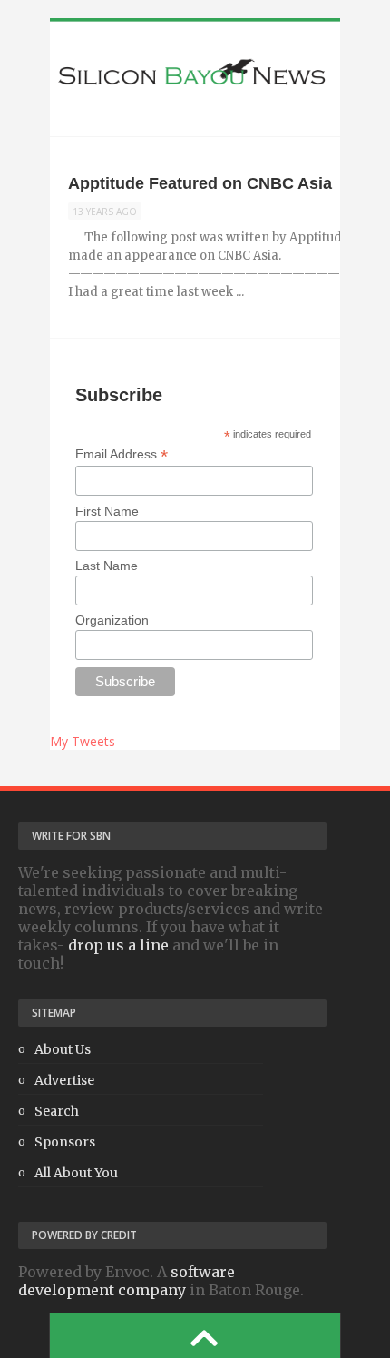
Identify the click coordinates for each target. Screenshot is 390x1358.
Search (56, 1111)
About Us (62, 1049)
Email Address (121, 454)
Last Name (106, 565)
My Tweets (82, 741)
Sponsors (64, 1142)
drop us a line (118, 945)
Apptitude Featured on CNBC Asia (200, 183)
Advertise (64, 1080)
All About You (76, 1173)
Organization (112, 620)
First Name (107, 511)
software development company (126, 1281)
